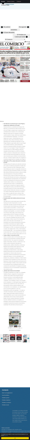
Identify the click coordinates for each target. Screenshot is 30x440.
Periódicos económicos (6, 402)
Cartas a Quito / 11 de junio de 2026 (11, 235)
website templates (23, 432)
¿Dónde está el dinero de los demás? (12, 270)
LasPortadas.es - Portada (6, 432)
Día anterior (6, 27)
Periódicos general (5, 397)
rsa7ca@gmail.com (8, 392)
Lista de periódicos (5, 395)
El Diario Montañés (8, 32)
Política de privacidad (6, 427)
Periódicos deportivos (6, 400)
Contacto (19, 1)
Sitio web (28, 41)
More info (6, 435)
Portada (3, 1)
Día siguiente (23, 27)
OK (15, 438)
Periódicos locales (5, 404)
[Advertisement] (15, 17)
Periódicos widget (5, 4)
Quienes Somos (10, 1)
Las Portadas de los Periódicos (15, 330)
